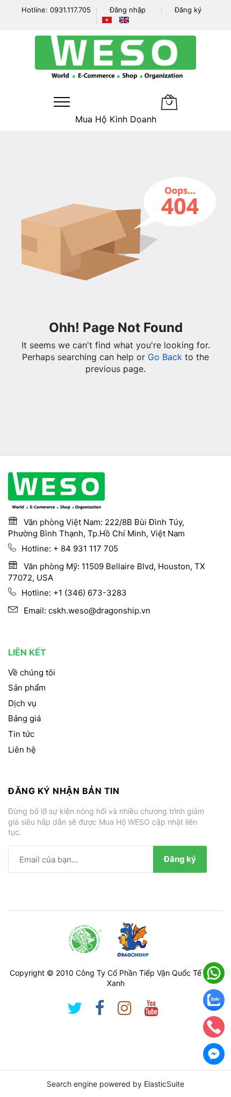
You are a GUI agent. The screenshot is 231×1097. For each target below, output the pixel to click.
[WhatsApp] (214, 973)
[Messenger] (214, 1054)
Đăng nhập (128, 9)
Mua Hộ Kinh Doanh (115, 119)
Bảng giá (24, 718)
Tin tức (21, 734)
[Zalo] (214, 1000)
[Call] (214, 1027)
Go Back (165, 356)
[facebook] (100, 1010)
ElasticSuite (164, 1083)
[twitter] (74, 1010)
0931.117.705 (70, 9)
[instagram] (125, 1010)
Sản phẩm (27, 687)
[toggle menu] (62, 102)
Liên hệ (22, 749)
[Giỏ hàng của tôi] (169, 102)
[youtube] (151, 1010)
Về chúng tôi (31, 672)
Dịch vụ (22, 703)
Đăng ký (188, 9)
